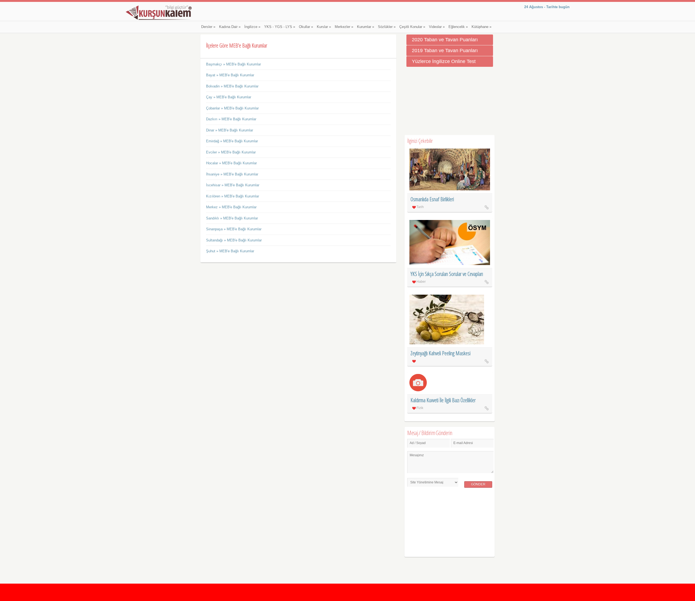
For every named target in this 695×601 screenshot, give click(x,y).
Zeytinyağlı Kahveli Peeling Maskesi (440, 353)
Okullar (306, 27)
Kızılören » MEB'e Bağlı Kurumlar (232, 196)
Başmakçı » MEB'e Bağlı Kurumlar (233, 64)
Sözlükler (387, 27)
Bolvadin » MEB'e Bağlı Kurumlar (232, 86)
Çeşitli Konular (412, 27)
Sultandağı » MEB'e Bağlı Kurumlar (234, 240)
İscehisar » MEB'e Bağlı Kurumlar (232, 185)
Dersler (208, 27)
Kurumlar (365, 27)
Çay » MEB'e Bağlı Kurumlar (228, 97)
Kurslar (324, 27)
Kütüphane (481, 27)
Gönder (478, 484)
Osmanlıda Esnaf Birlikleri (432, 199)
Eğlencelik (458, 27)
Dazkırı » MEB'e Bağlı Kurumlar (231, 119)
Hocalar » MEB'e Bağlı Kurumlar (231, 163)
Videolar (437, 27)
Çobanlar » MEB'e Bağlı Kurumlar (232, 108)
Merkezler (344, 27)
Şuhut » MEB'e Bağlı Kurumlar (230, 251)
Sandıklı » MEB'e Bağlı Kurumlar (232, 218)
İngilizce (252, 27)
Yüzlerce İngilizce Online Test (444, 61)
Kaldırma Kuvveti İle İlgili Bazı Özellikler (443, 400)
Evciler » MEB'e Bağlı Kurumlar (231, 152)
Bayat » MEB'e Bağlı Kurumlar (230, 75)
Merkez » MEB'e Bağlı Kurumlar (231, 207)
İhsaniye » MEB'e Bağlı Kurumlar (232, 174)
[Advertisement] (450, 101)
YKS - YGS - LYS (279, 27)
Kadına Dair (230, 27)
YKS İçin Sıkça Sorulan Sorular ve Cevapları (446, 274)
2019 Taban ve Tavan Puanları (445, 50)
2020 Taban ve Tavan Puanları (445, 39)
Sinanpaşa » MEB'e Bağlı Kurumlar (233, 229)
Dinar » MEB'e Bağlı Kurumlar (229, 130)
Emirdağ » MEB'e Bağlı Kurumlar (232, 141)
